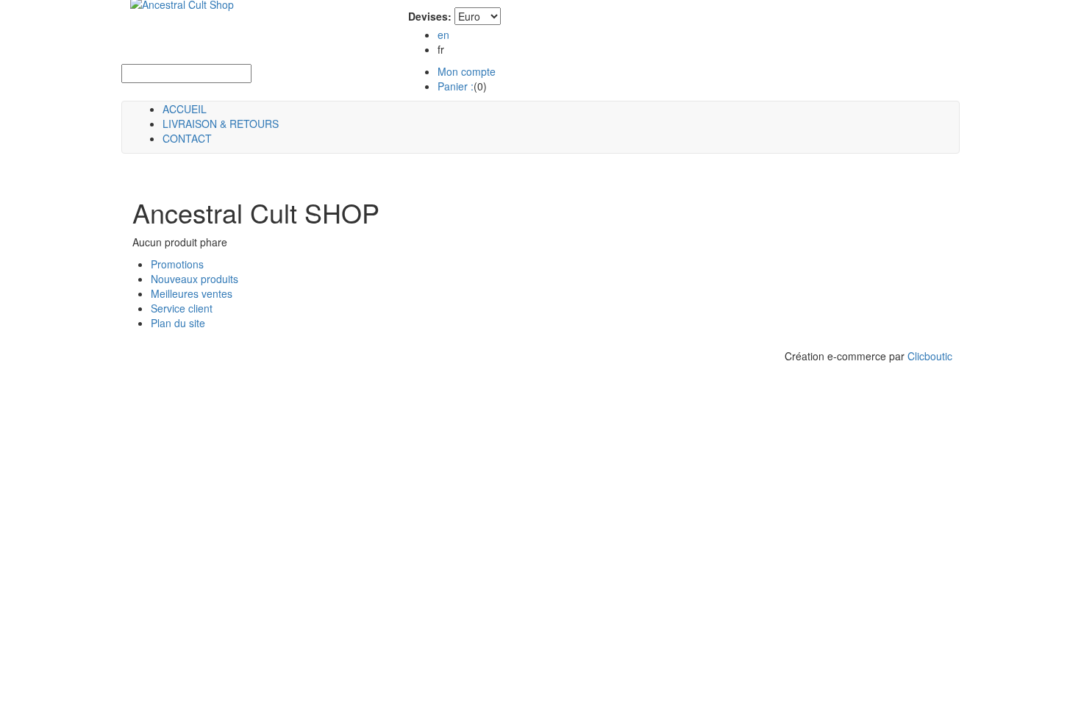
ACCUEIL (185, 108)
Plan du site (178, 322)
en (443, 34)
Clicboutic (929, 356)
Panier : (456, 86)
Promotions (177, 264)
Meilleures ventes (191, 293)
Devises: (430, 16)
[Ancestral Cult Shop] (173, 14)
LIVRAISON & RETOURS (221, 123)
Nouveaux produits (194, 278)
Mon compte (467, 71)
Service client (182, 308)
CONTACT (187, 138)
